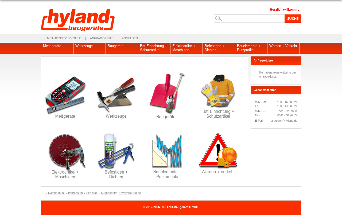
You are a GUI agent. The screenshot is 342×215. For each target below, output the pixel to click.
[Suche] (292, 18)
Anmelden (130, 38)
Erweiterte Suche (130, 192)
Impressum (75, 192)
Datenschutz (56, 192)
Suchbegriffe (109, 192)
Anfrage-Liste (101, 38)
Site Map (92, 192)
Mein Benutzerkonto (64, 38)
